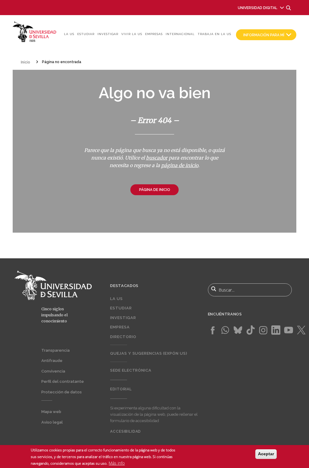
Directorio (123, 336)
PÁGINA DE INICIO (154, 190)
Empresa (119, 327)
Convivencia (53, 371)
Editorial (121, 389)
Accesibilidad (125, 431)
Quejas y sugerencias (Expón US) (148, 353)
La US (69, 34)
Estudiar (85, 34)
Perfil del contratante (62, 381)
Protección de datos (61, 392)
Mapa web (51, 411)
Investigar (107, 34)
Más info (117, 463)
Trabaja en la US (214, 34)
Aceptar (266, 453)
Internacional (180, 34)
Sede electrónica (130, 370)
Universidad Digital (257, 8)
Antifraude (51, 360)
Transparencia (55, 350)
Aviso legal (52, 422)
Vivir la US (131, 34)
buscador (156, 158)
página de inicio (179, 165)
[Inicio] (34, 31)
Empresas (154, 34)
